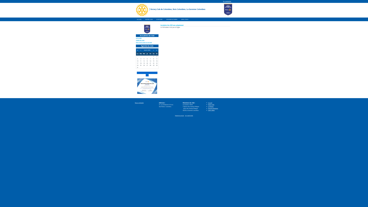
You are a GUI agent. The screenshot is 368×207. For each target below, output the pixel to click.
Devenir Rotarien (171, 19)
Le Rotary (159, 19)
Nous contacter (139, 103)
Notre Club (149, 19)
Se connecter (227, 1)
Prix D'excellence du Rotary (144, 42)
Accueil (139, 19)
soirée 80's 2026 (140, 40)
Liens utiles (184, 19)
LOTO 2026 (138, 38)
